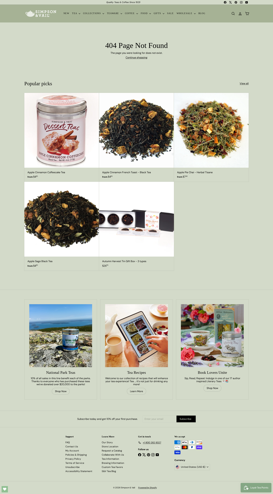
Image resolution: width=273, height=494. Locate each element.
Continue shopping (136, 57)
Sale (170, 13)
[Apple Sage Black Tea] (61, 226)
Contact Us (71, 446)
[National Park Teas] (60, 335)
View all (244, 83)
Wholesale (185, 13)
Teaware (113, 13)
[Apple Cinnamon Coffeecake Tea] (61, 137)
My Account (72, 450)
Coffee (130, 13)
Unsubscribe (72, 467)
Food (145, 13)
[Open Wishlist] (5, 489)
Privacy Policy (73, 458)
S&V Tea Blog (109, 471)
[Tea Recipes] (136, 335)
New (66, 13)
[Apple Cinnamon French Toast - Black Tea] (136, 137)
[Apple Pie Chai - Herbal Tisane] (211, 137)
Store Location (110, 446)
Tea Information (110, 458)
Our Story (107, 442)
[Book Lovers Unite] (212, 335)
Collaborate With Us (113, 454)
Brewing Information (113, 463)
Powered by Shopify (147, 487)
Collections (92, 13)
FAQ (67, 442)
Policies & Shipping (76, 454)
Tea (75, 13)
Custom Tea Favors (112, 467)
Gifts (158, 13)
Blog (201, 13)
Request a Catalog (112, 450)
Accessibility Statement (78, 471)
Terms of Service (74, 463)
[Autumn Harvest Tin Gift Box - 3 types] (136, 226)
